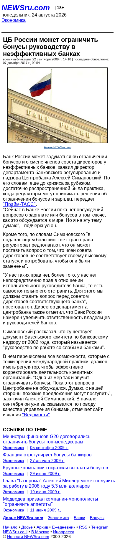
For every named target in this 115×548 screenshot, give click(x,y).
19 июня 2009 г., (45, 491)
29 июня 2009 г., (45, 473)
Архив (42, 527)
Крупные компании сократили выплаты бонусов (55, 467)
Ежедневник (63, 527)
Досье (27, 527)
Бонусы (97, 517)
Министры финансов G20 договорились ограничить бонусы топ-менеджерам (46, 439)
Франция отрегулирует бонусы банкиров (47, 454)
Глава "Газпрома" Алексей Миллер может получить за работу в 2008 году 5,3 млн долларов (59, 483)
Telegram (100, 527)
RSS (83, 527)
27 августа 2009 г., (47, 460)
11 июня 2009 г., (45, 510)
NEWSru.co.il (15, 531)
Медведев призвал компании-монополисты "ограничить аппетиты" (50, 501)
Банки (79, 517)
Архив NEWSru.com (57, 147)
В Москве (40, 531)
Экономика (13, 20)
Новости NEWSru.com (28, 536)
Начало (10, 527)
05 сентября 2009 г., (49, 447)
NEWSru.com (25, 7)
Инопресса (63, 531)
